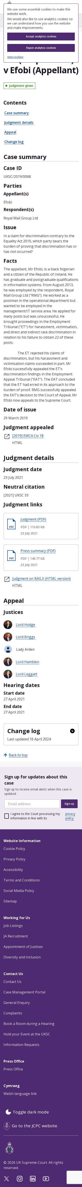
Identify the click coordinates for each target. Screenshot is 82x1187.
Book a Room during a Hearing (28, 1023)
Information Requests (21, 1044)
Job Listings (13, 925)
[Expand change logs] (72, 731)
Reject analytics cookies (41, 48)
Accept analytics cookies (41, 36)
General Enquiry (16, 1002)
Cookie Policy (14, 848)
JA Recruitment (15, 936)
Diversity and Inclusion (22, 957)
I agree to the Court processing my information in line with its (42, 816)
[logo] (42, 1148)
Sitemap (10, 901)
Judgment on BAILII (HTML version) (41, 578)
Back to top (18, 755)
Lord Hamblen (27, 661)
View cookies (15, 57)
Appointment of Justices (23, 946)
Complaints (12, 1013)
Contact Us (12, 981)
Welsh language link (20, 1093)
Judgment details (18, 122)
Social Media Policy (18, 890)
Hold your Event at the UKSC (26, 1034)
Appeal (10, 132)
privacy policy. (70, 816)
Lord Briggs (25, 637)
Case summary (16, 112)
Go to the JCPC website (34, 1126)
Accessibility (13, 869)
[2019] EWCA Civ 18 (28, 435)
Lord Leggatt (26, 674)
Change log (13, 141)
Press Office (13, 1069)
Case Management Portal (24, 992)
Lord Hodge (25, 624)
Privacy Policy (14, 859)
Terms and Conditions (21, 880)
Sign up (69, 804)
